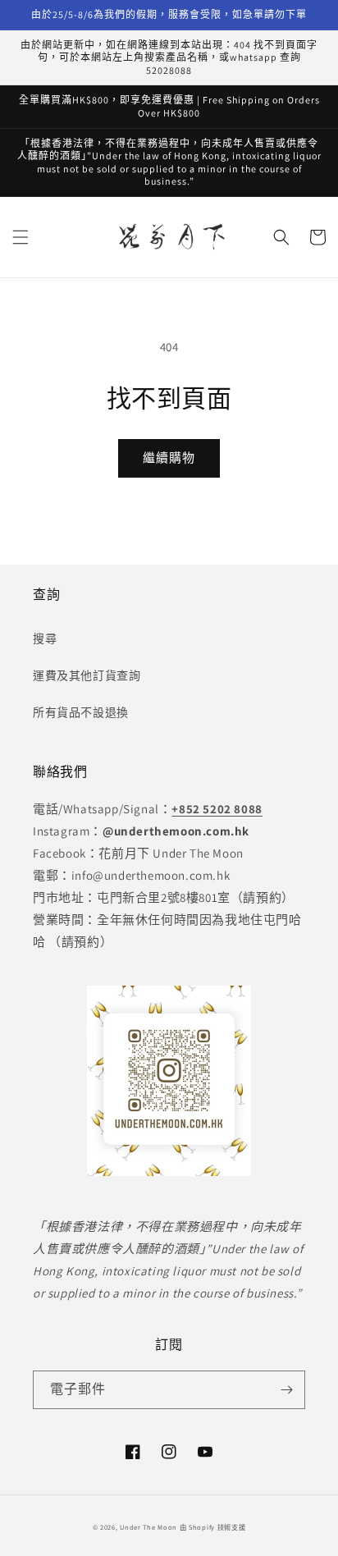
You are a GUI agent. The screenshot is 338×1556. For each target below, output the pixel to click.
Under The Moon (148, 1526)
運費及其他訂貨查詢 (86, 675)
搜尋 (45, 638)
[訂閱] (286, 1390)
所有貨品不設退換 (81, 712)
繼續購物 (169, 457)
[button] (20, 237)
